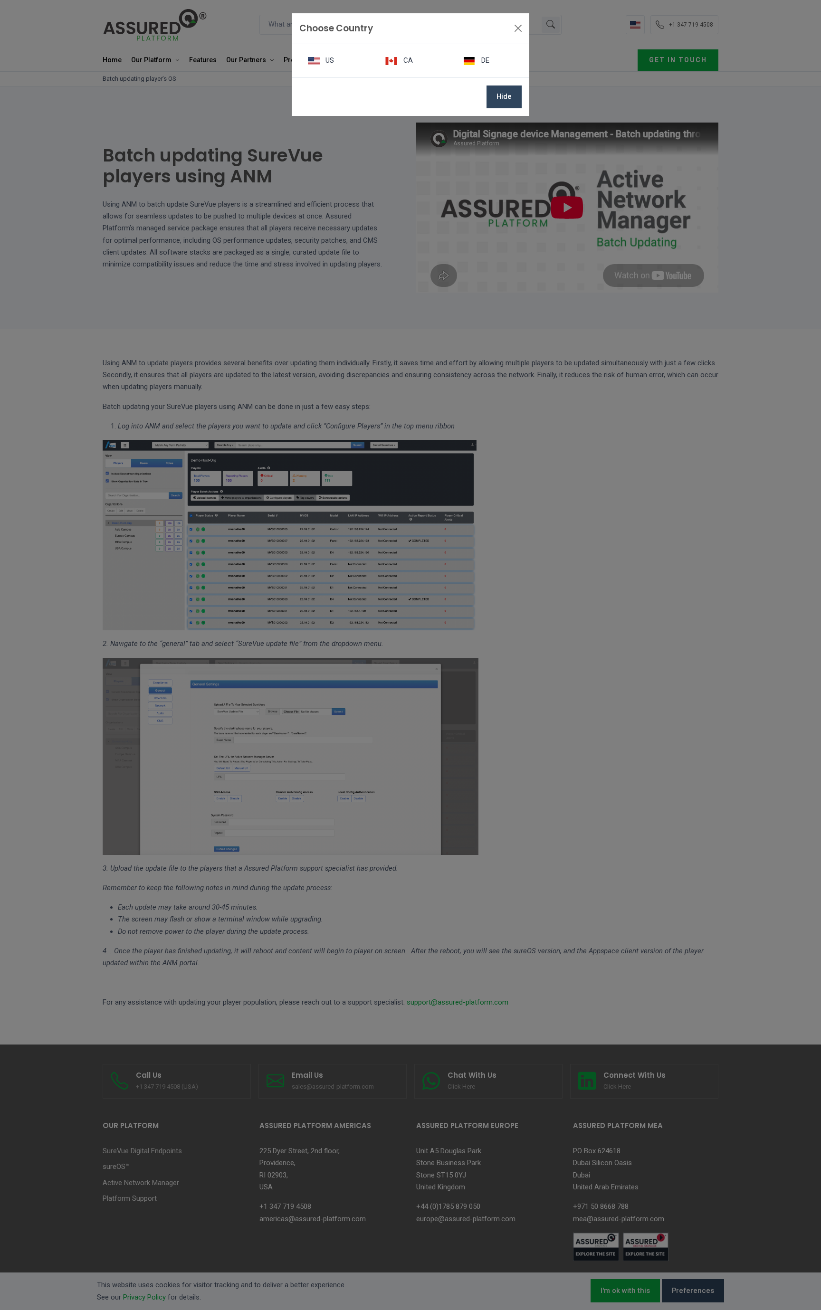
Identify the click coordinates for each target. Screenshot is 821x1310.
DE (484, 60)
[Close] (518, 28)
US (329, 60)
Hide (504, 96)
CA (407, 60)
